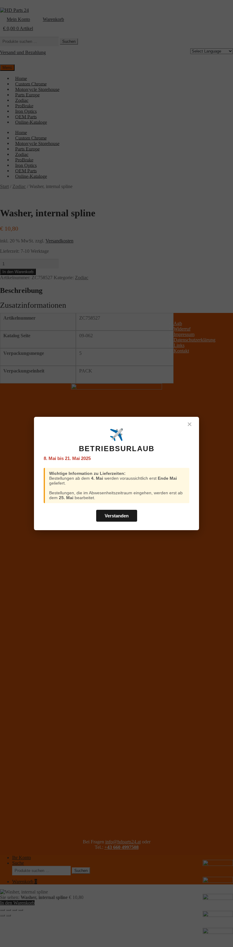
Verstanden (117, 515)
